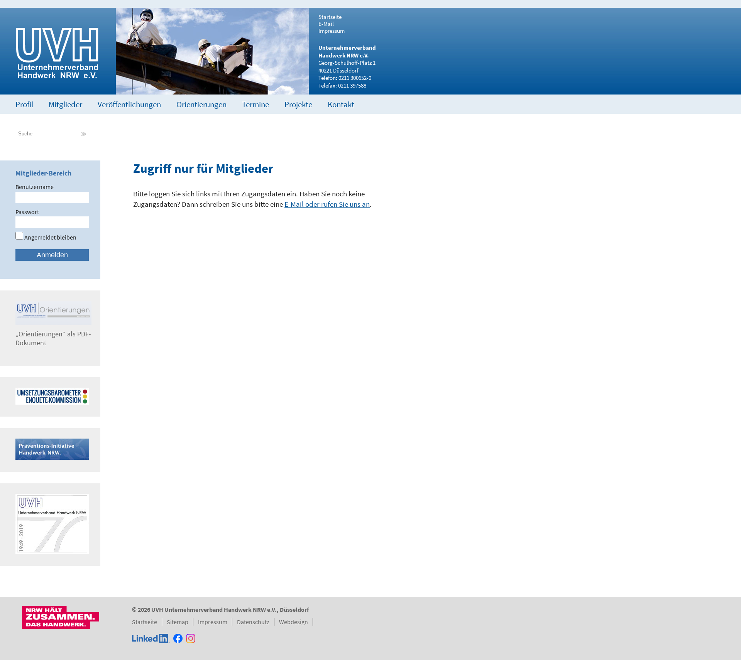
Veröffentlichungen (129, 104)
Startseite (330, 17)
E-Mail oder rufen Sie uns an (327, 204)
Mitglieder (65, 104)
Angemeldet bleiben (49, 237)
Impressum (331, 30)
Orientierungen (201, 104)
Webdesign (293, 622)
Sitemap (177, 622)
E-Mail (326, 23)
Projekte (298, 104)
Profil (24, 104)
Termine (255, 104)
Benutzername (34, 187)
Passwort (27, 212)
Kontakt (341, 104)
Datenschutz (253, 622)
